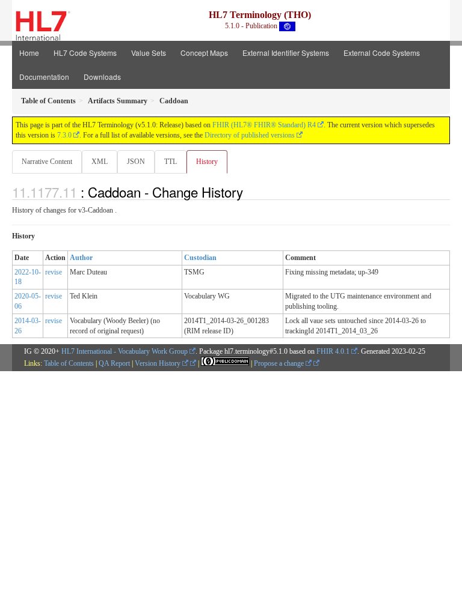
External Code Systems (381, 52)
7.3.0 (64, 135)
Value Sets (148, 52)
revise (53, 272)
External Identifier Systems (285, 52)
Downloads (102, 76)
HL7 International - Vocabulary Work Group (124, 351)
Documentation (44, 76)
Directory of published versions (250, 135)
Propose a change (280, 363)
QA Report (114, 363)
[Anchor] (249, 191)
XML (99, 161)
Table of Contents (69, 363)
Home (29, 52)
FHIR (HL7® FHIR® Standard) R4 (264, 125)
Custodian (200, 257)
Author (81, 257)
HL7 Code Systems (85, 52)
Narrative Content (47, 161)
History (207, 161)
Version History (158, 363)
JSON (136, 161)
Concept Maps (204, 52)
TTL (170, 161)
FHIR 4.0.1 (333, 351)
